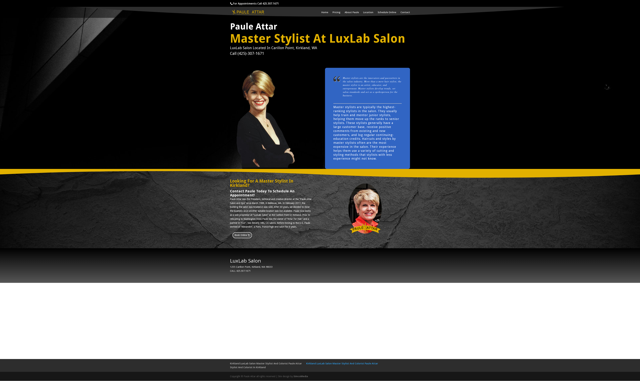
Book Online (240, 235)
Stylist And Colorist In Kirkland (248, 367)
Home (324, 12)
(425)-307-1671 (251, 53)
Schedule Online (387, 12)
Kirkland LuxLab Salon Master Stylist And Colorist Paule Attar (266, 363)
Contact (405, 12)
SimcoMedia (301, 376)
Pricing (336, 12)
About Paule (352, 12)
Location (368, 12)
